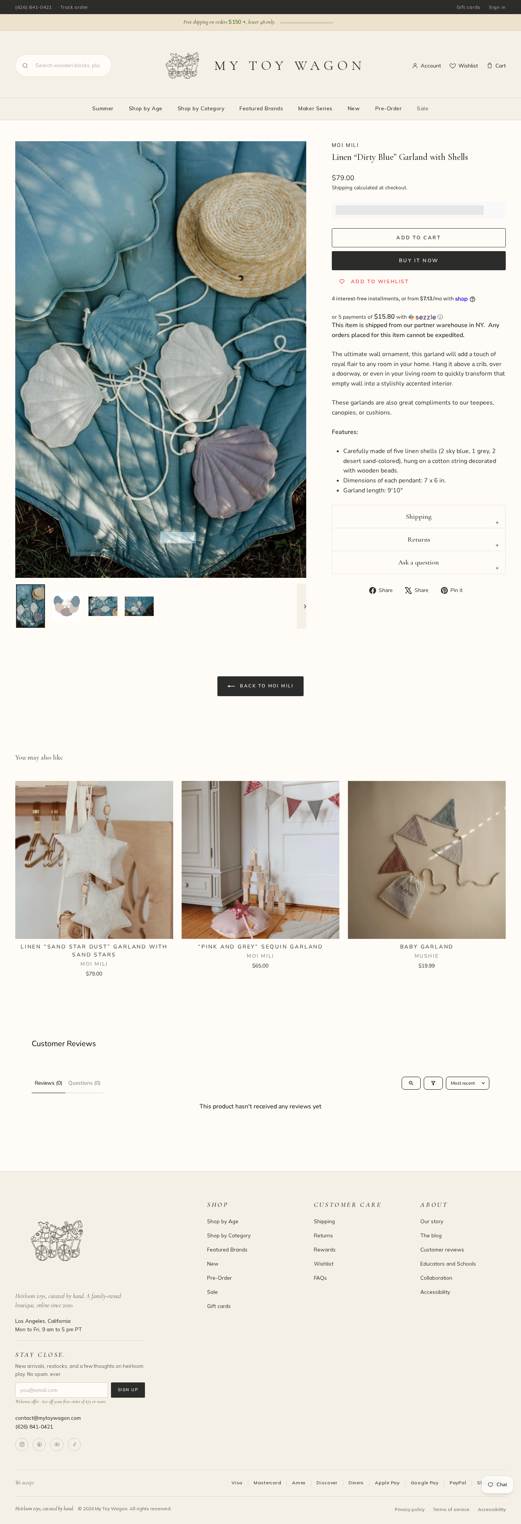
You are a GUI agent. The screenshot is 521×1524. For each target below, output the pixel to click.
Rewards (325, 1249)
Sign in (497, 7)
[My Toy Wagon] (100, 1240)
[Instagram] (21, 1444)
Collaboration (436, 1277)
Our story (431, 1221)
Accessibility (435, 1292)
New (354, 108)
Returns (418, 539)
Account (431, 65)
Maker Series (315, 108)
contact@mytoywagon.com (48, 1417)
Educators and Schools (448, 1263)
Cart (500, 65)
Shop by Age (145, 108)
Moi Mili (345, 145)
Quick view (94, 929)
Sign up (128, 1389)
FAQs (320, 1277)
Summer (102, 108)
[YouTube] (56, 1444)
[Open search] (411, 1083)
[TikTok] (74, 1444)
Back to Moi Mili (266, 686)
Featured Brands (261, 108)
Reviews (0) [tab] (48, 1083)
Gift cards (469, 7)
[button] (419, 317)
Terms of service (451, 1509)
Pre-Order (388, 108)
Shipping (342, 187)
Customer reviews (442, 1249)
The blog (431, 1235)
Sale (422, 108)
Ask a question (418, 562)
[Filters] (433, 1083)
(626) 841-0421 (33, 7)
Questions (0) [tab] (84, 1083)
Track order (74, 7)
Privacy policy (410, 1509)
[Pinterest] (39, 1444)
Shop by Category (201, 108)
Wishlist (468, 65)
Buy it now (419, 260)
